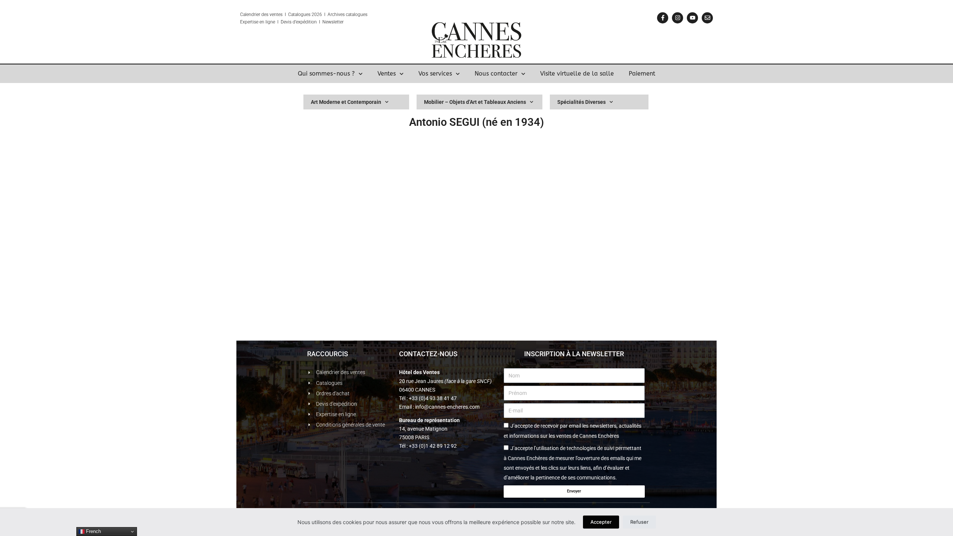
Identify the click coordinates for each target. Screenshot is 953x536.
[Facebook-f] (662, 17)
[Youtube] (692, 17)
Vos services (435, 73)
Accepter (601, 522)
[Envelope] (707, 17)
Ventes (386, 73)
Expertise (249, 22)
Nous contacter (496, 73)
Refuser (639, 522)
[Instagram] (677, 17)
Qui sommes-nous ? (326, 73)
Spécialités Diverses (581, 102)
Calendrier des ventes (261, 14)
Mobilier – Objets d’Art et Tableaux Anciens (475, 102)
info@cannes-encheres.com (447, 407)
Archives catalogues (347, 14)
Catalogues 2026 (305, 14)
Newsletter (333, 22)
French (93, 531)
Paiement (642, 73)
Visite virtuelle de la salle (577, 73)
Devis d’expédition (299, 22)
